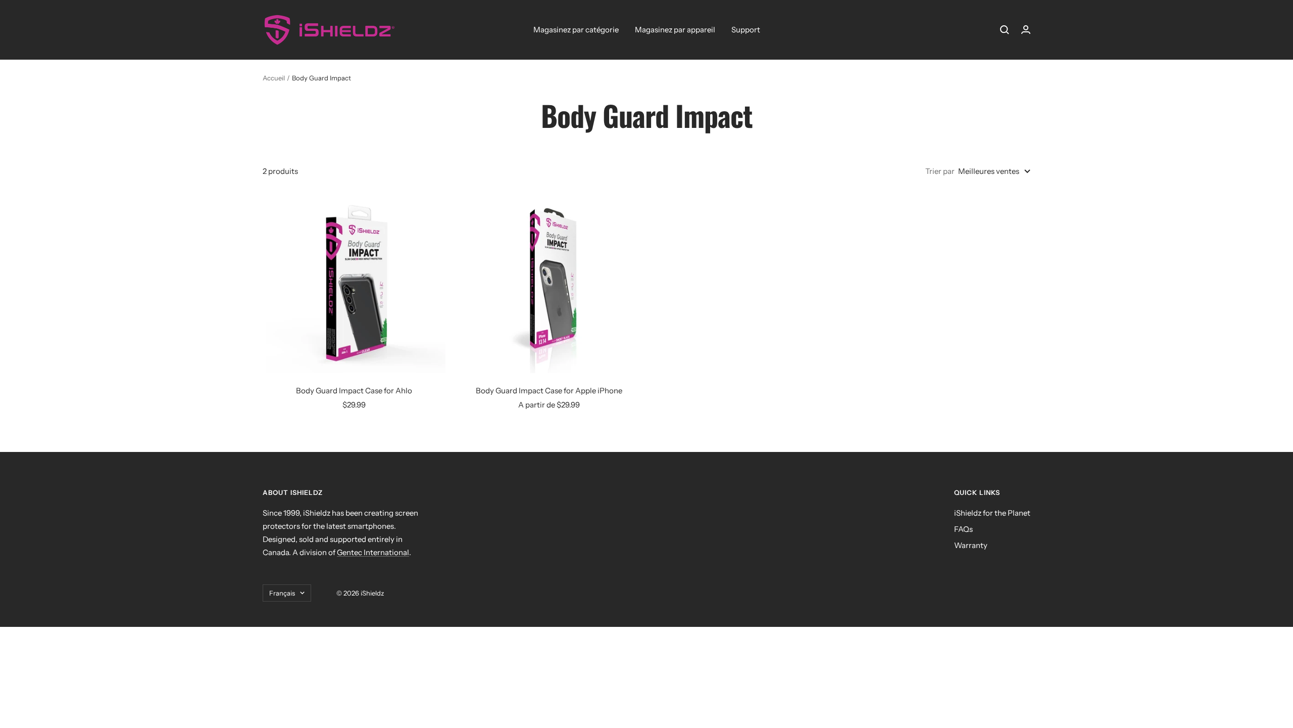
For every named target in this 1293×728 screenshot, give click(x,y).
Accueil (274, 78)
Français (282, 593)
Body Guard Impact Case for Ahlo (354, 390)
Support (745, 29)
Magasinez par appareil (675, 29)
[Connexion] (1025, 29)
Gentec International (373, 552)
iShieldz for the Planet (992, 513)
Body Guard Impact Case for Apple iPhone (549, 390)
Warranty (970, 545)
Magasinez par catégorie (576, 29)
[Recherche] (1004, 29)
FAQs (963, 529)
